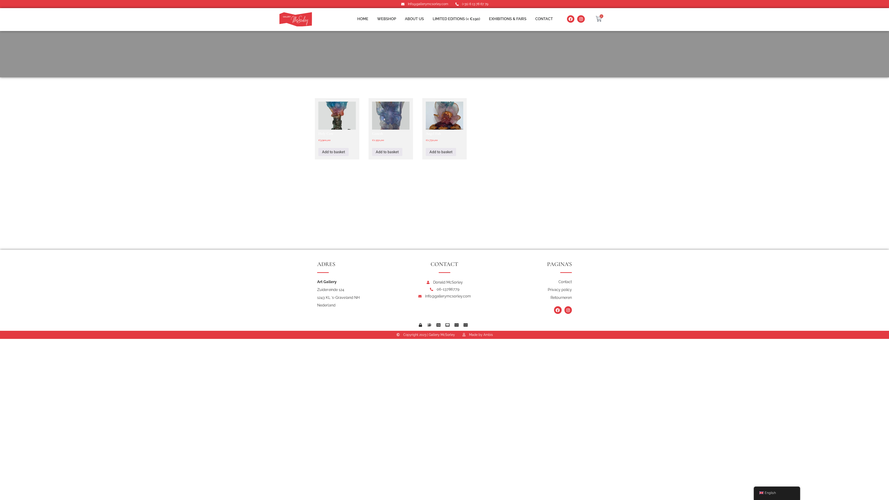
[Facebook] (570, 19)
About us (414, 19)
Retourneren (561, 297)
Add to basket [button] (333, 152)
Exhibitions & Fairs (507, 19)
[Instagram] (581, 19)
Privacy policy (560, 290)
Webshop (386, 19)
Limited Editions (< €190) (456, 19)
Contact (544, 19)
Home (362, 19)
